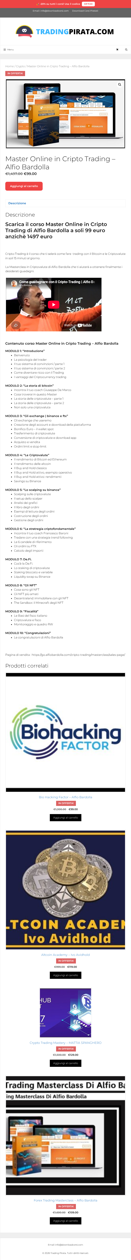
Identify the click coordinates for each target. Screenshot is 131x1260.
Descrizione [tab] (17, 203)
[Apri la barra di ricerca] (126, 49)
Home (9, 66)
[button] (120, 85)
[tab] (65, 351)
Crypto (20, 66)
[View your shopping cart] (117, 49)
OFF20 (88, 3)
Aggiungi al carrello (24, 186)
